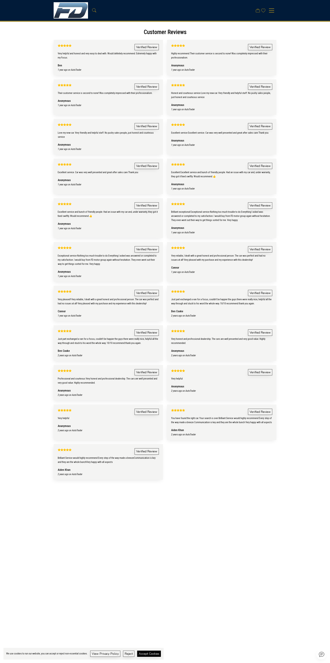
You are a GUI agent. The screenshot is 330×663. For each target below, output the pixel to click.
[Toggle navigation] (271, 10)
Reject (129, 654)
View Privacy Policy (105, 654)
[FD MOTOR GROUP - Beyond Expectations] (71, 10)
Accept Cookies (149, 654)
